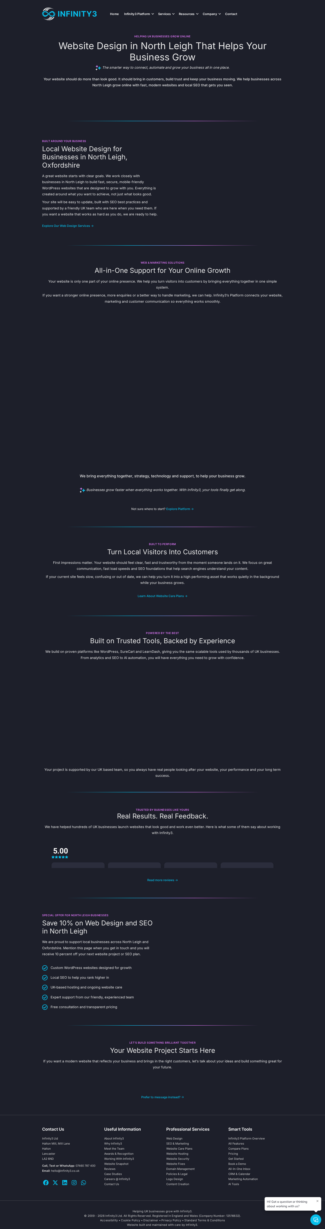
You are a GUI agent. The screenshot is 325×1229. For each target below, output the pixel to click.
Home (114, 14)
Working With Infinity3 (119, 1159)
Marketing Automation (243, 1179)
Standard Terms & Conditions (204, 1220)
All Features (236, 1143)
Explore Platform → (180, 509)
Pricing (233, 1153)
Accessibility (109, 1220)
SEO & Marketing (177, 1143)
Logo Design (174, 1179)
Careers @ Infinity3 (117, 1179)
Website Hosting (177, 1153)
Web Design (174, 1138)
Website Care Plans (179, 1148)
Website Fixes (175, 1164)
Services (164, 14)
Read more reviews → (162, 880)
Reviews (109, 1169)
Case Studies (113, 1174)
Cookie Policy (130, 1220)
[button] (152, 14)
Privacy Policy (171, 1220)
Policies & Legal (177, 1174)
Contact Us (111, 1184)
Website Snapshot (116, 1164)
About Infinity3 (114, 1138)
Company (210, 14)
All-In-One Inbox (239, 1169)
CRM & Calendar (239, 1174)
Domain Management (180, 1169)
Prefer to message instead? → (162, 1097)
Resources (187, 14)
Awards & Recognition (119, 1153)
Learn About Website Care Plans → (163, 596)
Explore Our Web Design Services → (68, 226)
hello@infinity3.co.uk (65, 1171)
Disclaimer (150, 1220)
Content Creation (177, 1184)
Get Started (236, 1159)
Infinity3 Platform (137, 14)
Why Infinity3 (113, 1143)
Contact (231, 14)
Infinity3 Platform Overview (246, 1138)
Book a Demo (237, 1164)
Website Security (177, 1159)
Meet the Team (114, 1148)
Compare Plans (238, 1148)
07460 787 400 (85, 1165)
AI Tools (233, 1184)
